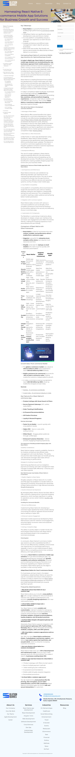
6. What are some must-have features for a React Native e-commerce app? (9, 138)
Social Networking (46, 714)
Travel (46, 720)
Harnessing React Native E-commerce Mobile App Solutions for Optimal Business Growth (9, 31)
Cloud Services (28, 724)
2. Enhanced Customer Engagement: (10, 105)
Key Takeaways (6, 27)
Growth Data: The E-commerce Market (8, 70)
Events (46, 725)
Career (10, 720)
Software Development (28, 721)
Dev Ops (28, 727)
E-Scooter (46, 722)
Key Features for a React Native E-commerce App (9, 73)
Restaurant (46, 728)
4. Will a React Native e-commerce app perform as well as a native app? (9, 130)
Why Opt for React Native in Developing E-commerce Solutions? (8, 36)
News (46, 746)
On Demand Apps (46, 708)
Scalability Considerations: (8, 82)
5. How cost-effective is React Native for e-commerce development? (9, 134)
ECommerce (47, 731)
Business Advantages (9, 75)
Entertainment (46, 717)
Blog (64, 708)
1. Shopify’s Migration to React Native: (10, 92)
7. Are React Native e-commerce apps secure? (9, 142)
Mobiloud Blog (37, 130)
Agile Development (10, 717)
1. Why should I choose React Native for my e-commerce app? (9, 117)
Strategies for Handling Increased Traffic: (9, 85)
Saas (46, 734)
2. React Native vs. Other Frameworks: (9, 42)
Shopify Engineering (27, 487)
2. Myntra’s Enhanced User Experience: (8, 96)
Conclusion (6, 110)
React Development (28, 713)
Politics (46, 740)
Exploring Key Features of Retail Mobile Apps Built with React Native (9, 48)
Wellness (46, 743)
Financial (46, 737)
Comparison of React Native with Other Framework (8, 64)
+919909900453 (48, 694)
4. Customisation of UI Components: (10, 61)
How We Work (10, 711)
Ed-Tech (46, 749)
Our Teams (10, 714)
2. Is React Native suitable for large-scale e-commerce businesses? (9, 121)
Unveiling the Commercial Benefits (8, 99)
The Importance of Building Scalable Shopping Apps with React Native (9, 78)
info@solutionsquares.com (51, 696)
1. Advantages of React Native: (9, 39)
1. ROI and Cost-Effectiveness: (9, 102)
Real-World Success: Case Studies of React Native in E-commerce (8, 89)
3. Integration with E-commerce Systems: (10, 58)
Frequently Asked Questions (7, 113)
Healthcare (46, 711)
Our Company (10, 708)
